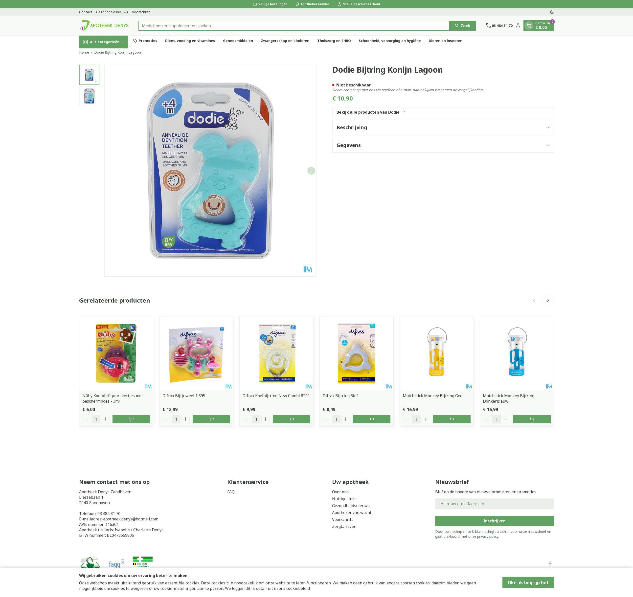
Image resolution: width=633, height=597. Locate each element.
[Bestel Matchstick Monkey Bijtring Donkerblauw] (532, 419)
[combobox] (294, 25)
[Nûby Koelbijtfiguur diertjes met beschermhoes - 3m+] (116, 353)
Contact (85, 12)
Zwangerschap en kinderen (285, 40)
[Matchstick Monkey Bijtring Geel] (437, 353)
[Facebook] (550, 564)
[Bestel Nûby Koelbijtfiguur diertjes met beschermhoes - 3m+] (131, 419)
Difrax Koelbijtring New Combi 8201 (276, 395)
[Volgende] (311, 171)
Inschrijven (494, 521)
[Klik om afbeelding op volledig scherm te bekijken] (210, 170)
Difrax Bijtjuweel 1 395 (183, 395)
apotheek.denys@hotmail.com (130, 519)
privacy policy (487, 536)
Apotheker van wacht (351, 512)
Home (84, 52)
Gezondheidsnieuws (112, 12)
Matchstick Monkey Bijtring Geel (433, 395)
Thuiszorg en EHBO (334, 40)
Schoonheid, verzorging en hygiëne (390, 40)
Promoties (148, 40)
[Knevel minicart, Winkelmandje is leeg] (528, 25)
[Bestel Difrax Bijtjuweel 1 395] (211, 419)
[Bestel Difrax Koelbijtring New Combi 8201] (291, 419)
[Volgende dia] (548, 300)
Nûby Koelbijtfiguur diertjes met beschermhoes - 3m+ (112, 398)
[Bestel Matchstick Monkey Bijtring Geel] (452, 419)
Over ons (340, 491)
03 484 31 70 (108, 513)
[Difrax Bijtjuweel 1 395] (196, 353)
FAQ (231, 491)
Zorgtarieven (344, 526)
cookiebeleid (298, 588)
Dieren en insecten (445, 40)
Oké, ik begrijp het (528, 582)
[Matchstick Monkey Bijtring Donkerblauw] (517, 353)
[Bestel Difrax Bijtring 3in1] (371, 419)
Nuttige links (344, 498)
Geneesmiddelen (238, 40)
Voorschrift (141, 12)
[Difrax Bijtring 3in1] (356, 353)
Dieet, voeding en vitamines (190, 40)
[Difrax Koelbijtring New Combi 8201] (276, 353)
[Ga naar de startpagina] (104, 25)
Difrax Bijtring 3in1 (341, 395)
